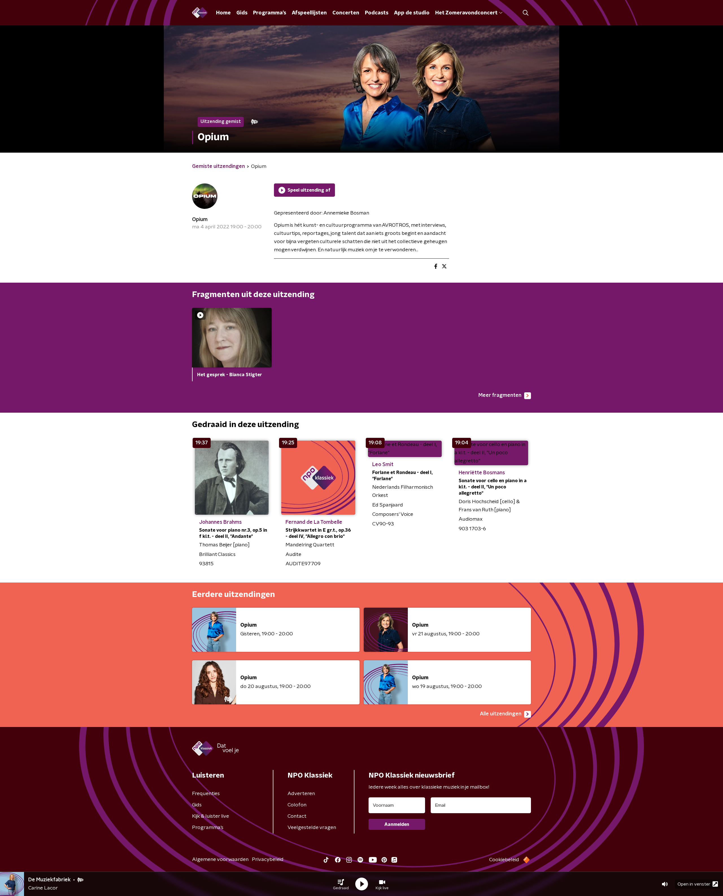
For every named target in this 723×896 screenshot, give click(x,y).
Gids (241, 13)
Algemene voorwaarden (220, 859)
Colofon (297, 805)
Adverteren (301, 793)
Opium (200, 219)
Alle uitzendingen (500, 714)
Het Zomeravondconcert (466, 13)
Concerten (345, 13)
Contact (297, 816)
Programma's (269, 13)
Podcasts (376, 13)
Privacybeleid (268, 859)
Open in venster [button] (694, 884)
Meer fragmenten (499, 395)
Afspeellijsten (309, 13)
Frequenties (206, 793)
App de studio (412, 13)
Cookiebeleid (504, 859)
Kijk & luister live (210, 816)
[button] (341, 884)
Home (223, 13)
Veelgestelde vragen (312, 827)
